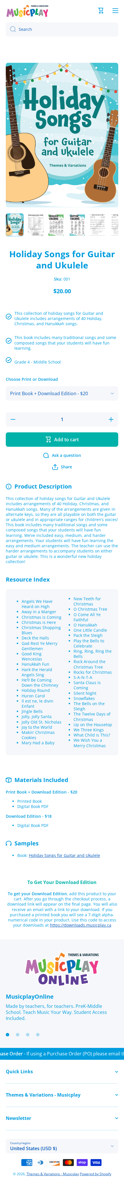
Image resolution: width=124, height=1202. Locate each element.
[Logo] (27, 11)
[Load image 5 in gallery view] (98, 224)
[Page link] (62, 969)
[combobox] (62, 29)
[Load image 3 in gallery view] (56, 224)
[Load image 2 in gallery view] (35, 224)
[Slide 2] (17, 1034)
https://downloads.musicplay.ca (80, 925)
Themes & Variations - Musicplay (53, 1173)
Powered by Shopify (95, 1173)
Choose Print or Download (32, 379)
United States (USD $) (33, 1148)
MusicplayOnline (30, 996)
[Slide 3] (27, 1034)
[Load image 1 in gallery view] (15, 224)
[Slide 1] (7, 1034)
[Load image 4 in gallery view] (77, 224)
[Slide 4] (38, 1034)
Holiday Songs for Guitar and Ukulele (64, 855)
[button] (101, 11)
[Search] (11, 29)
